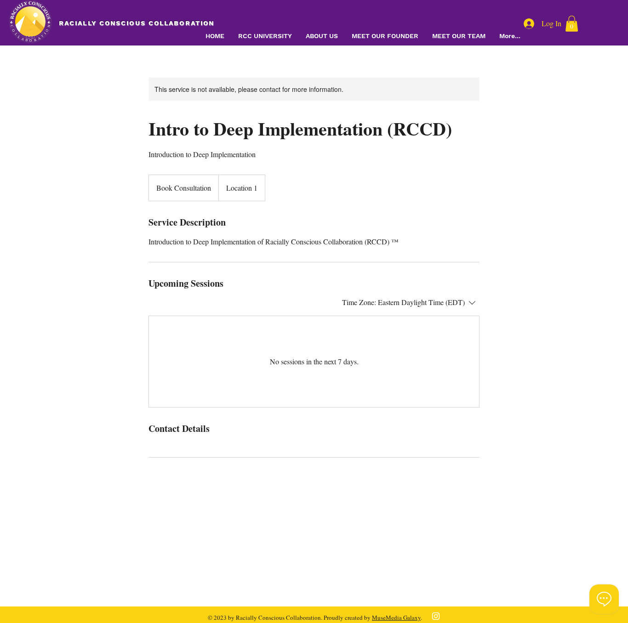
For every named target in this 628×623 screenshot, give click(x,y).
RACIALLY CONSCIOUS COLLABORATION (136, 23)
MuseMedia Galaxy (396, 617)
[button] (571, 24)
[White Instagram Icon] (436, 616)
